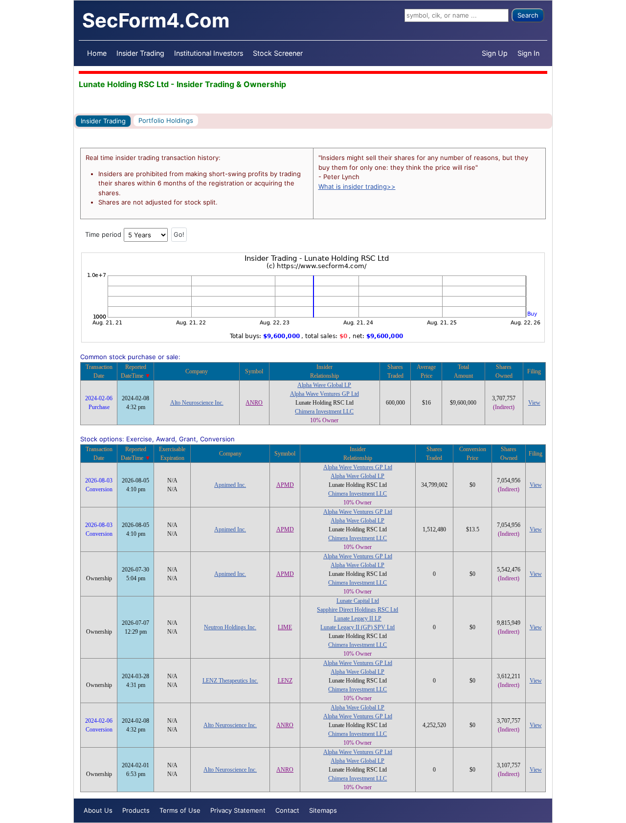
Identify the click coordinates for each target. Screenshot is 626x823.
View (534, 402)
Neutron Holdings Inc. (230, 627)
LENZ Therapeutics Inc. (230, 680)
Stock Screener (278, 53)
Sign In (528, 53)
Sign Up (495, 53)
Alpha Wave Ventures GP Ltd (324, 393)
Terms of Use (180, 810)
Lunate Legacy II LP (357, 618)
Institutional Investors (208, 53)
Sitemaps (323, 810)
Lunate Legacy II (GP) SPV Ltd (357, 627)
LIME (285, 627)
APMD (285, 484)
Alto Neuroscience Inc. (197, 402)
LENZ (285, 680)
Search (527, 15)
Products (136, 810)
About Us (98, 810)
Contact (287, 810)
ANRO (254, 402)
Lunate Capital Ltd (357, 600)
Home (97, 53)
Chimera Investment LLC (324, 411)
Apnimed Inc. (230, 484)
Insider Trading (140, 53)
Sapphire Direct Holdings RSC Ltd (357, 609)
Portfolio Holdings (165, 120)
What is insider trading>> (357, 186)
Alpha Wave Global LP (324, 385)
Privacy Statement (238, 810)
